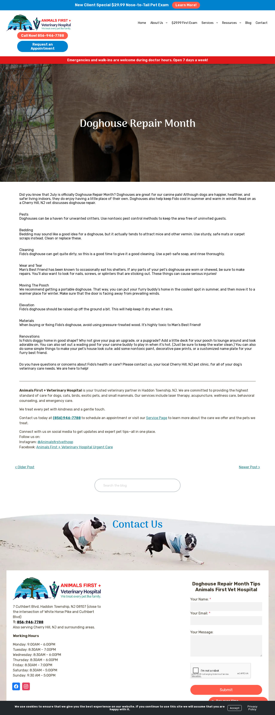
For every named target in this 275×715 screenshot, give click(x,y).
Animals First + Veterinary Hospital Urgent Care (74, 447)
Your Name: (200, 599)
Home (142, 23)
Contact (261, 23)
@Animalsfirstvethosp (55, 442)
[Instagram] (26, 686)
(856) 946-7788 (67, 418)
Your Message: (201, 632)
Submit (226, 689)
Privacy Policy (252, 708)
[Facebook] (17, 686)
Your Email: (200, 613)
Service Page (156, 418)
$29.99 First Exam (184, 23)
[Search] (170, 485)
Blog (248, 23)
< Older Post (24, 467)
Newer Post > (249, 467)
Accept (234, 708)
